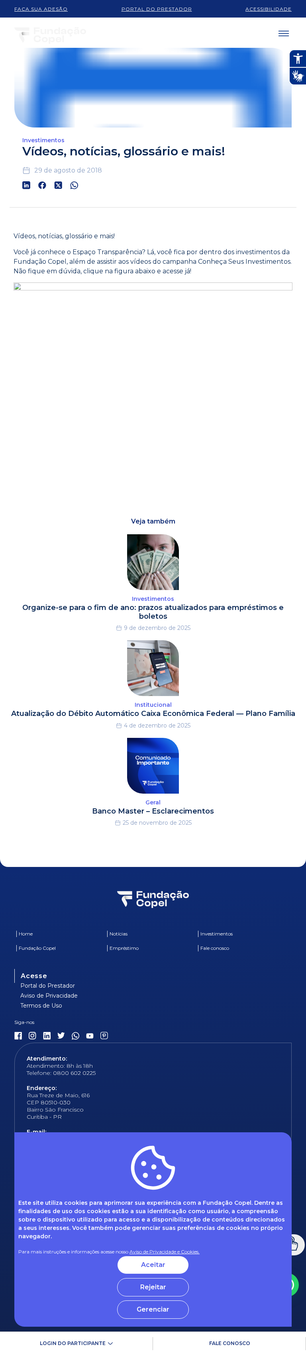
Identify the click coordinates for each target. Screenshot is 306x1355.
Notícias (119, 934)
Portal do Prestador (47, 985)
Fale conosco (229, 1343)
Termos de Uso (41, 1005)
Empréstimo (124, 948)
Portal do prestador (157, 9)
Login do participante (73, 1343)
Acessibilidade (268, 9)
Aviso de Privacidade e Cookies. (164, 1252)
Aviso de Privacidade (49, 995)
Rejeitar (153, 1287)
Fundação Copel (37, 948)
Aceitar (153, 1265)
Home (26, 934)
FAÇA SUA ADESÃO (41, 9)
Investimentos (216, 934)
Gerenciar (153, 1309)
